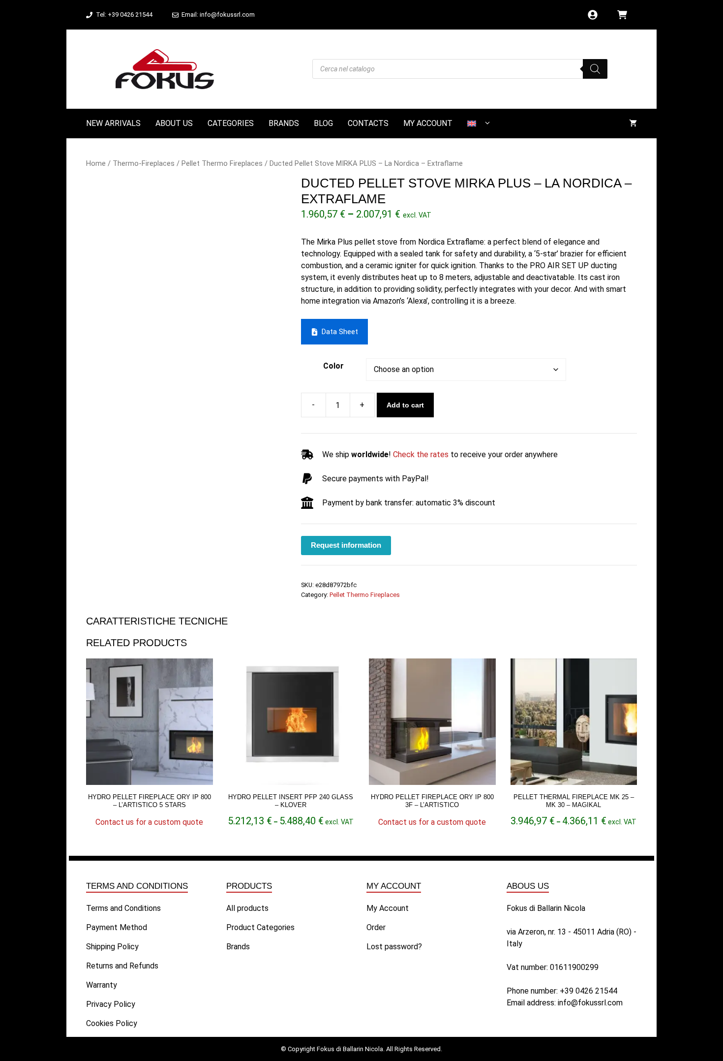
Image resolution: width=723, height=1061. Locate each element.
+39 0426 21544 (588, 991)
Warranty (101, 985)
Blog (323, 123)
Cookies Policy (111, 1023)
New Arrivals (113, 123)
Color (333, 366)
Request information (346, 545)
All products (247, 908)
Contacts (368, 123)
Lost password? (394, 946)
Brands (284, 123)
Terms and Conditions (123, 908)
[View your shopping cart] (633, 123)
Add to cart (405, 405)
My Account (427, 123)
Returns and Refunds (122, 965)
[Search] (595, 69)
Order (376, 927)
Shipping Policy (112, 946)
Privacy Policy (110, 1004)
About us (174, 123)
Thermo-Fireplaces (144, 163)
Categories (231, 123)
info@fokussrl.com (590, 1002)
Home (96, 163)
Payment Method (116, 927)
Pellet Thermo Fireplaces (222, 163)
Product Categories (260, 927)
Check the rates (421, 454)
